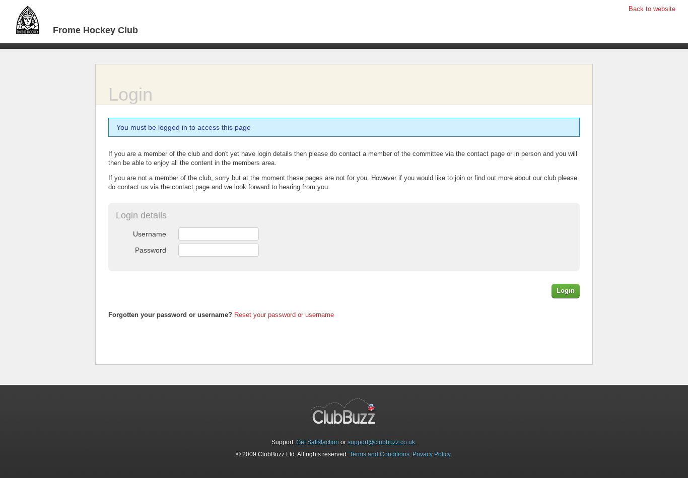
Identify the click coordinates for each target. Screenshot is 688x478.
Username (149, 234)
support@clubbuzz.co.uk (381, 442)
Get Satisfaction (317, 442)
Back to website (652, 9)
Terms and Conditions (379, 454)
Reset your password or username (284, 314)
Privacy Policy (431, 454)
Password (150, 250)
